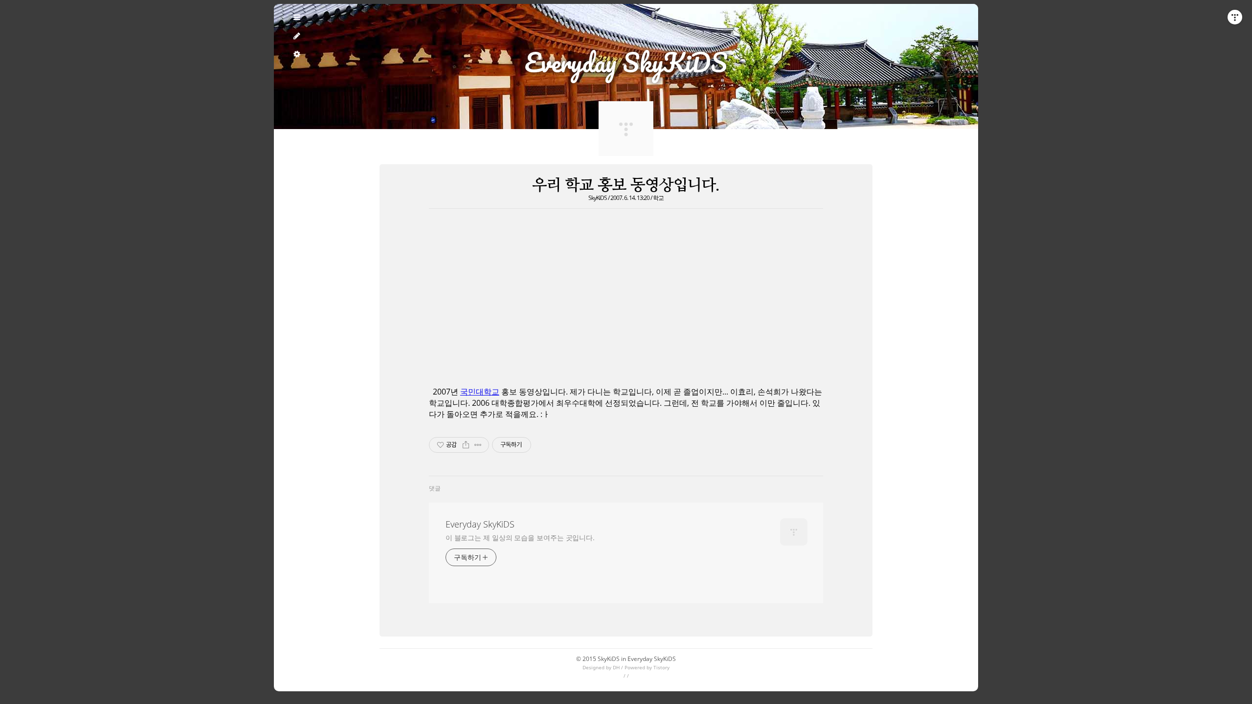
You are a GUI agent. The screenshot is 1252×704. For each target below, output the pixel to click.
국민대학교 (479, 391)
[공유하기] (466, 445)
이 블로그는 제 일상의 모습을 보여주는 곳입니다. (520, 537)
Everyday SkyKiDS (480, 524)
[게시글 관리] (478, 445)
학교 (658, 198)
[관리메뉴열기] (1235, 17)
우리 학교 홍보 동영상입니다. (625, 185)
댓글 (435, 488)
